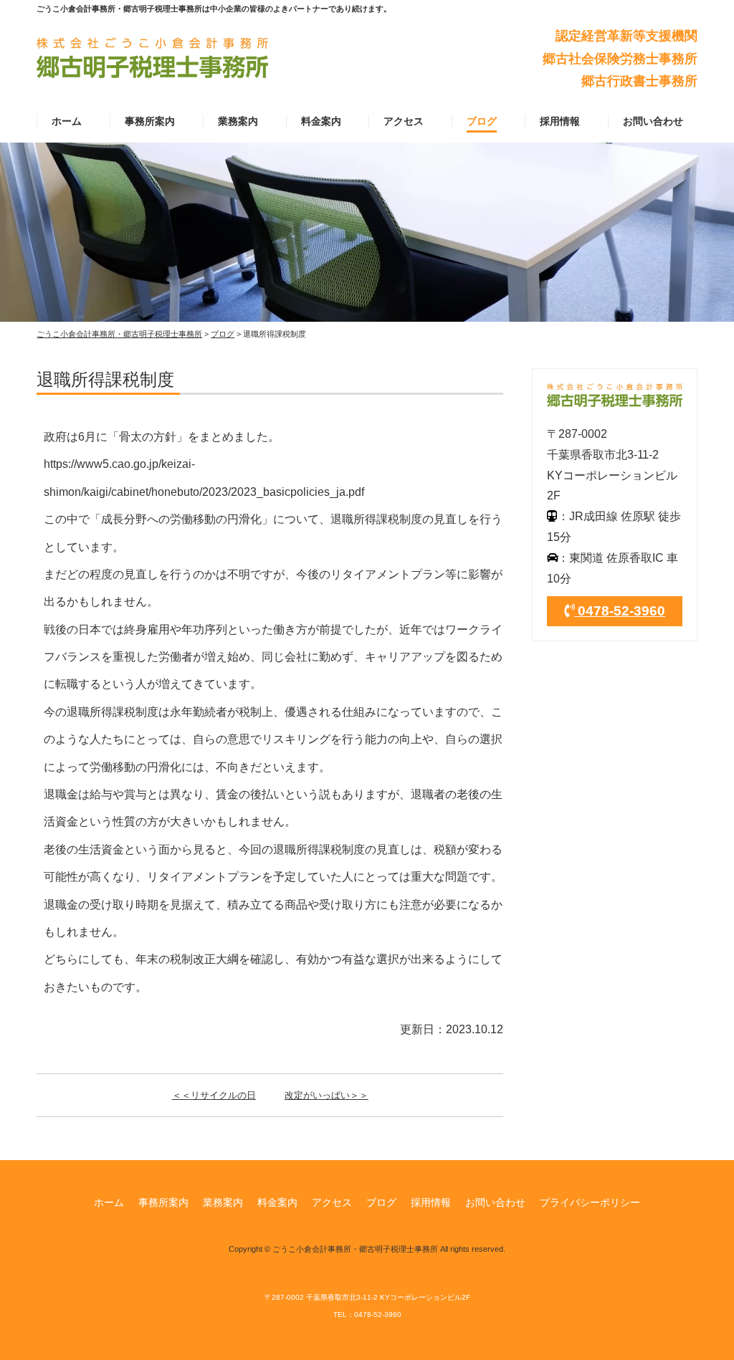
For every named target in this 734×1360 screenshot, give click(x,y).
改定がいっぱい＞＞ (326, 1095)
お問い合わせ (653, 121)
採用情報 (560, 121)
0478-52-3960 (619, 610)
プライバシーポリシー (590, 1202)
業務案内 (238, 121)
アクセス (403, 121)
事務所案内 (150, 121)
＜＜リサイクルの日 (214, 1095)
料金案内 (321, 121)
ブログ (482, 121)
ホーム (67, 121)
